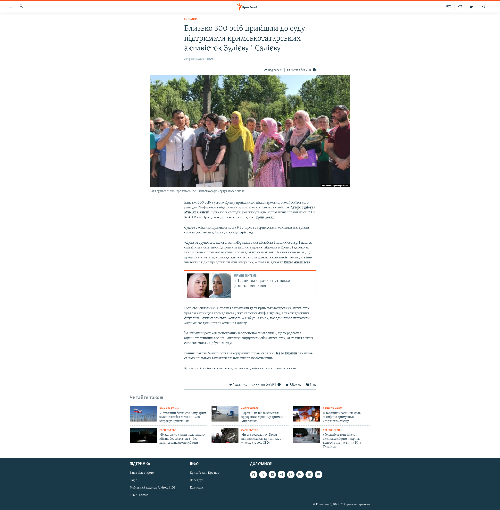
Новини (190, 19)
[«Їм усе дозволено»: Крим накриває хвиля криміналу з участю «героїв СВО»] (225, 435)
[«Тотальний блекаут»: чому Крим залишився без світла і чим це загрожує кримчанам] (143, 414)
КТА (459, 6)
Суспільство (167, 430)
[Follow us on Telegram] (281, 474)
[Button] (273, 70)
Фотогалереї (249, 408)
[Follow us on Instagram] (291, 474)
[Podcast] (309, 474)
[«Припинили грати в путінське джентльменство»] (209, 285)
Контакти (196, 487)
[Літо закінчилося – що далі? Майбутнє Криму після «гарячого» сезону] (306, 414)
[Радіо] (483, 6)
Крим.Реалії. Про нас (204, 472)
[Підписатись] (318, 474)
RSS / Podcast (139, 495)
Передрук (197, 480)
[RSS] (300, 474)
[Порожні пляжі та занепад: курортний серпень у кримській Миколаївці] (225, 414)
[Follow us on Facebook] (253, 474)
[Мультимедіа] (471, 6)
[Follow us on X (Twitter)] (263, 474)
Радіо (133, 480)
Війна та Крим (169, 408)
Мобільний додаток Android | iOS (153, 487)
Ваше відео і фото (142, 472)
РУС (449, 6)
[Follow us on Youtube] (272, 474)
